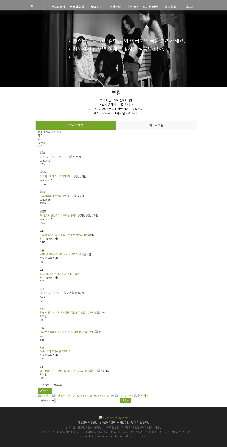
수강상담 (115, 7)
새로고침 (58, 385)
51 (74, 396)
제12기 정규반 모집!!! (51, 293)
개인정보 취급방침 (87, 422)
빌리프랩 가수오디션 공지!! (54, 156)
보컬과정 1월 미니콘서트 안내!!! (57, 274)
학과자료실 (156, 125)
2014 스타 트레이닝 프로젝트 (55, 351)
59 (108, 396)
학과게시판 (76, 125)
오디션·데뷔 (150, 7)
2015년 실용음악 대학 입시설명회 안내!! (61, 254)
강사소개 (133, 7)
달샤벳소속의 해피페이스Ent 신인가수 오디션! (64, 371)
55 (91, 396)
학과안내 (96, 7)
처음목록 (44, 385)
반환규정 (144, 422)
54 (86, 396)
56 (95, 396)
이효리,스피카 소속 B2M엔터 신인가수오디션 (63, 235)
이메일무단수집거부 (127, 422)
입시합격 (170, 7)
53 (82, 396)
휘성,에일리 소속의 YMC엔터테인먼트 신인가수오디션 (68, 312)
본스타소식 (77, 7)
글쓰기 (46, 390)
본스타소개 (58, 7)
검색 (126, 400)
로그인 (190, 7)
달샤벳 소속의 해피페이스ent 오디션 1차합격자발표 (67, 332)
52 (78, 396)
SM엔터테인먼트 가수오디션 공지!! (58, 215)
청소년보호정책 (107, 422)
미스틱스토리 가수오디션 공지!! (56, 176)
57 (99, 396)
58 (103, 396)
